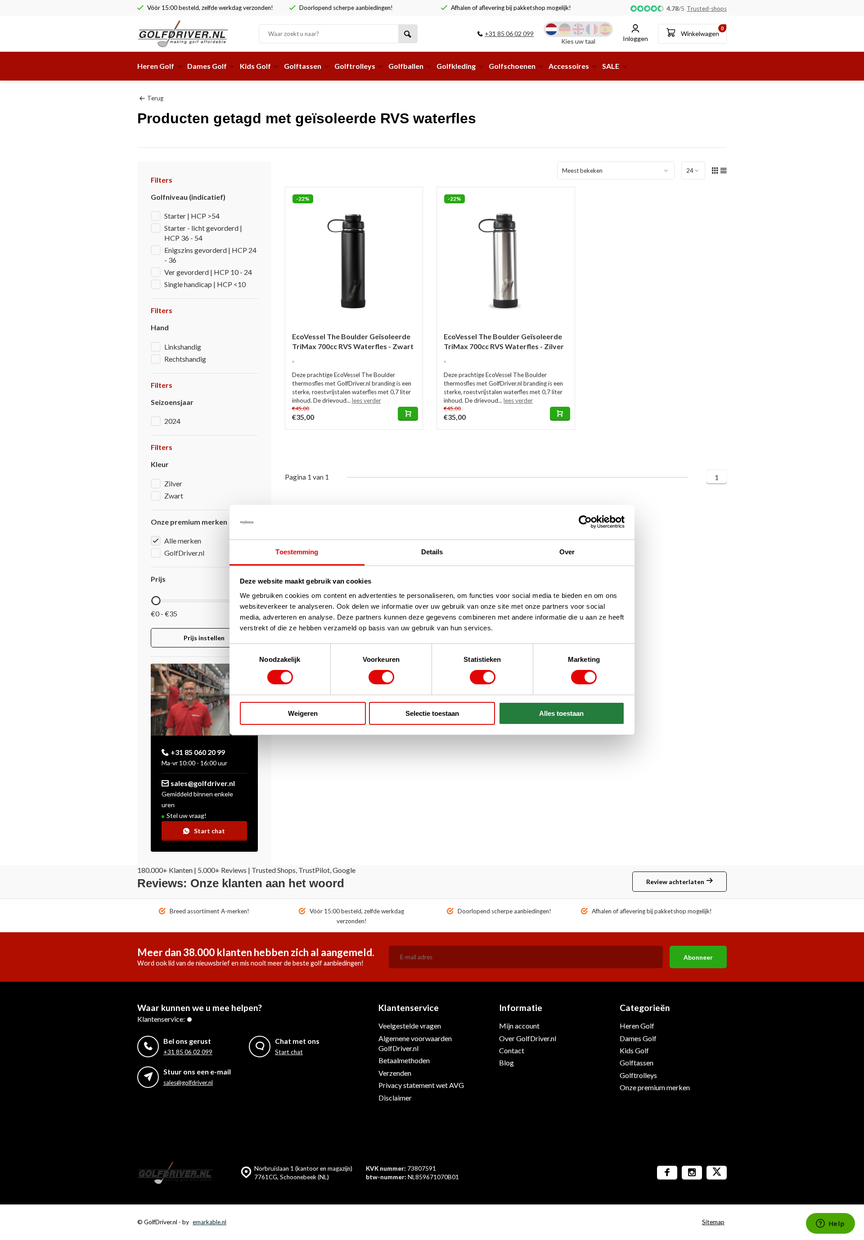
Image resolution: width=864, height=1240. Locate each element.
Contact (511, 1050)
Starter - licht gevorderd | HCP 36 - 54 (203, 233)
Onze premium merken (655, 1087)
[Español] (605, 29)
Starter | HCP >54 (192, 215)
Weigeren (303, 713)
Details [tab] (432, 552)
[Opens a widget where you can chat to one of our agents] (830, 1224)
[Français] (592, 29)
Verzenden (394, 1073)
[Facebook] (667, 1173)
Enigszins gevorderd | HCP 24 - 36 (210, 255)
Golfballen (405, 66)
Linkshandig (182, 346)
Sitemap (713, 1222)
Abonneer (698, 957)
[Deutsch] (565, 29)
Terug (155, 98)
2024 (172, 421)
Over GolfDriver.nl (527, 1038)
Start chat (209, 831)
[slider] (155, 600)
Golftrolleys (354, 66)
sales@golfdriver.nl (203, 783)
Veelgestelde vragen (409, 1025)
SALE (610, 66)
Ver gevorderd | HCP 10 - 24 (208, 272)
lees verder (366, 400)
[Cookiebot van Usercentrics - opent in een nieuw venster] (585, 522)
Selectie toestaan (432, 713)
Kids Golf (255, 66)
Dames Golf (207, 66)
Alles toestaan (561, 713)
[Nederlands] (551, 29)
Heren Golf (155, 66)
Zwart (173, 495)
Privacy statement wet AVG (421, 1085)
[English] (578, 29)
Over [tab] (567, 552)
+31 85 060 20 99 (198, 752)
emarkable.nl (209, 1222)
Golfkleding (456, 66)
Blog (506, 1062)
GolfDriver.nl (184, 552)
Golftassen (302, 66)
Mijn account (519, 1025)
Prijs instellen (204, 638)
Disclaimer (395, 1097)
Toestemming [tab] (296, 552)
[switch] (381, 677)
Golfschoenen (512, 66)
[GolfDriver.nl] (191, 33)
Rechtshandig (185, 359)
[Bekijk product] (408, 414)
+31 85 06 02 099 (509, 33)
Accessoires (569, 66)
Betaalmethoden (404, 1060)
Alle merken (182, 540)
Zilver (173, 483)
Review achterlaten (675, 881)
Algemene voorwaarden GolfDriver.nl (415, 1043)
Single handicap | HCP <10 (205, 284)
